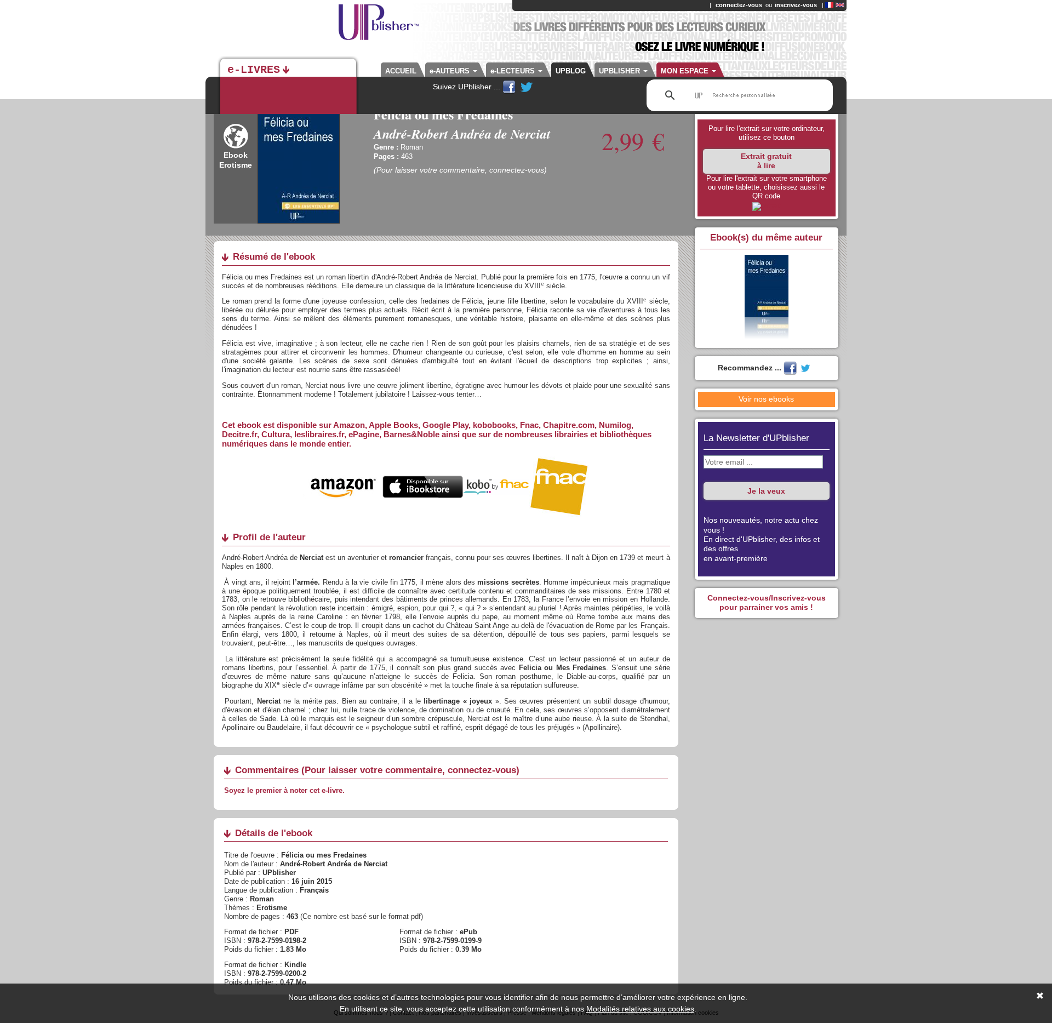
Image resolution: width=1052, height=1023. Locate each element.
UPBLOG (571, 71)
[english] (840, 5)
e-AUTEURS (451, 71)
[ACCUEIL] (323, 27)
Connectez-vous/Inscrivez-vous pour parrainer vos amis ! (766, 602)
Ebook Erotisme (235, 160)
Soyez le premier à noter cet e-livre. (284, 790)
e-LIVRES (253, 70)
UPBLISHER (620, 71)
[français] (829, 5)
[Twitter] (526, 86)
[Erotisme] (236, 145)
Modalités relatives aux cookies (640, 1008)
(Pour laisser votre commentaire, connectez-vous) (460, 169)
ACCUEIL (400, 71)
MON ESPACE (686, 71)
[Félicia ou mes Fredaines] (766, 206)
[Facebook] (510, 86)
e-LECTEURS (513, 71)
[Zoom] (298, 165)
